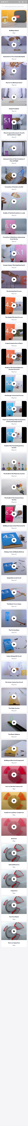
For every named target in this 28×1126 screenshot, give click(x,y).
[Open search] (19, 2)
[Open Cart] (23, 2)
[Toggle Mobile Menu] (26, 2)
